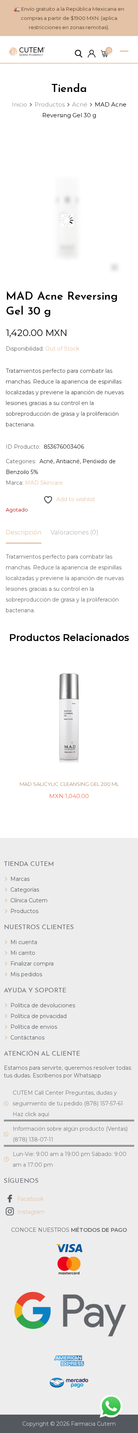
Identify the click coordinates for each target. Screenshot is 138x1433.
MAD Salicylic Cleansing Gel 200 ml (69, 784)
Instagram (30, 1211)
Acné (46, 461)
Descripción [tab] (23, 532)
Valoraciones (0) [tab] (75, 532)
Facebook (30, 1198)
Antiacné (68, 461)
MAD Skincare (44, 482)
